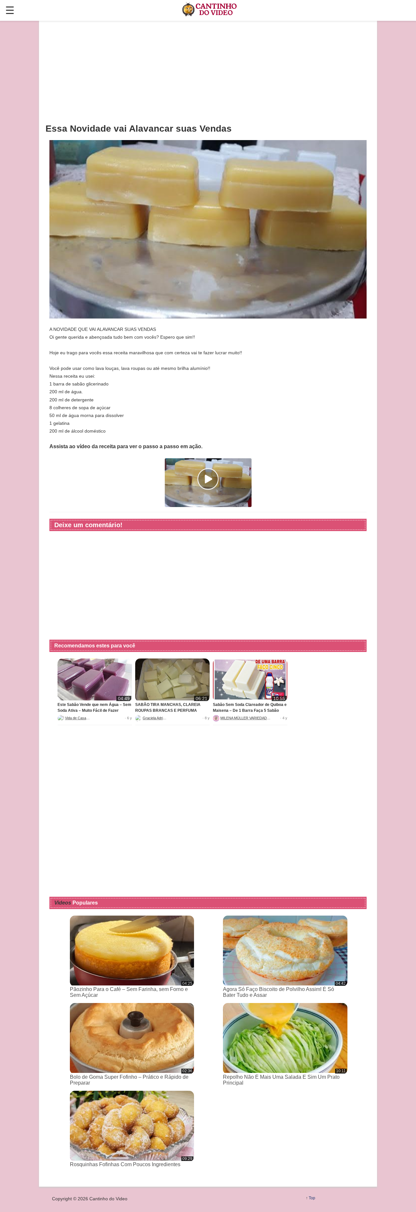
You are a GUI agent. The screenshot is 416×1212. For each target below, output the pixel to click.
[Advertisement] (208, 71)
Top (312, 1198)
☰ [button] (10, 10)
